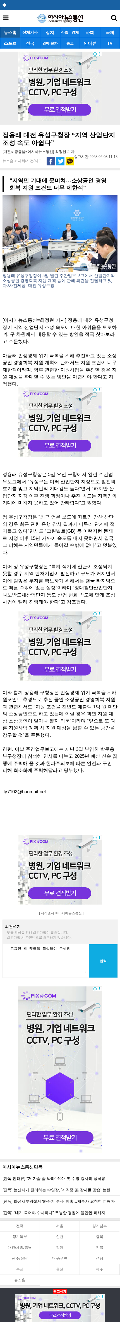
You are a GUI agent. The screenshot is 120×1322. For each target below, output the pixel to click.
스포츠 (10, 43)
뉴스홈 (10, 32)
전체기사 (30, 32)
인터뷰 (90, 43)
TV (109, 43)
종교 (69, 43)
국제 (110, 32)
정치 (50, 32)
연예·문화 (50, 43)
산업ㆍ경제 (70, 32)
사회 (90, 32)
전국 (30, 43)
